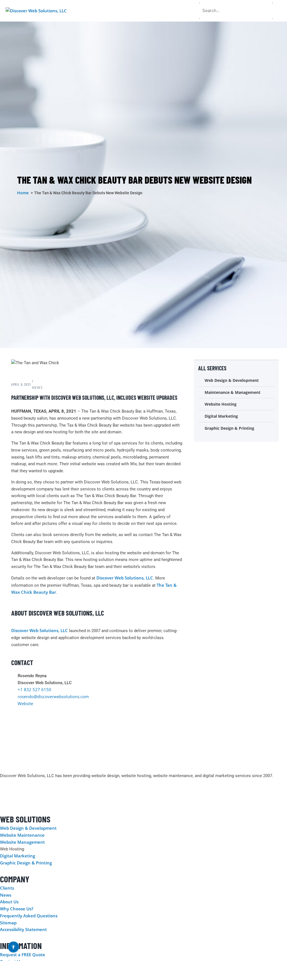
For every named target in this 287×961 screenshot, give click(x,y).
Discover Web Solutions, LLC (124, 578)
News (37, 387)
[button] (279, 10)
